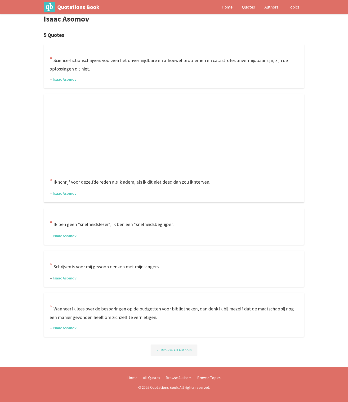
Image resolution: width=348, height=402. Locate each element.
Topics (293, 7)
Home (227, 7)
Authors (271, 7)
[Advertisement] (174, 136)
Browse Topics (209, 377)
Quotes (248, 7)
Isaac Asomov (64, 79)
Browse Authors (179, 377)
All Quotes (151, 377)
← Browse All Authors (174, 350)
